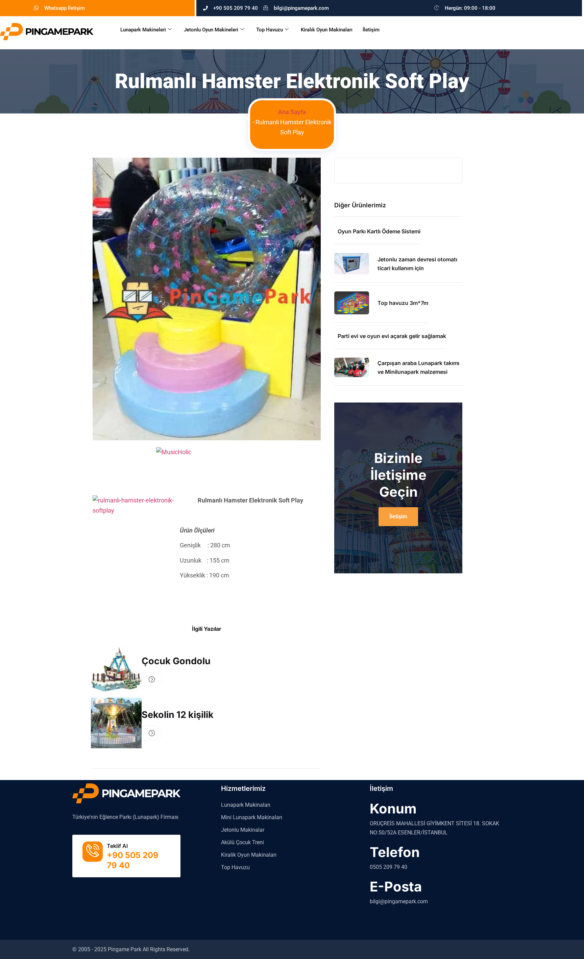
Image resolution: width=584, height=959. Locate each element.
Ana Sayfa (292, 111)
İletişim (371, 30)
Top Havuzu (269, 30)
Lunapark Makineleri (143, 30)
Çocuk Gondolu (176, 661)
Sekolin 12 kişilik (178, 714)
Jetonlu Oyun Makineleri (211, 30)
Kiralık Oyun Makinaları (326, 30)
